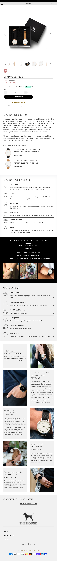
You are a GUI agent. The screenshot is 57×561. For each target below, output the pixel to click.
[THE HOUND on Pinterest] (28, 544)
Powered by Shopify (34, 550)
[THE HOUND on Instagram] (31, 544)
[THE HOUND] (28, 3)
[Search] (51, 3)
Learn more (53, 298)
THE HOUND (25, 550)
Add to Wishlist (20, 102)
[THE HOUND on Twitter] (23, 544)
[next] (50, 34)
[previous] (5, 34)
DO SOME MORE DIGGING (28, 504)
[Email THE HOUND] (34, 544)
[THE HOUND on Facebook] (26, 544)
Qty (4, 89)
